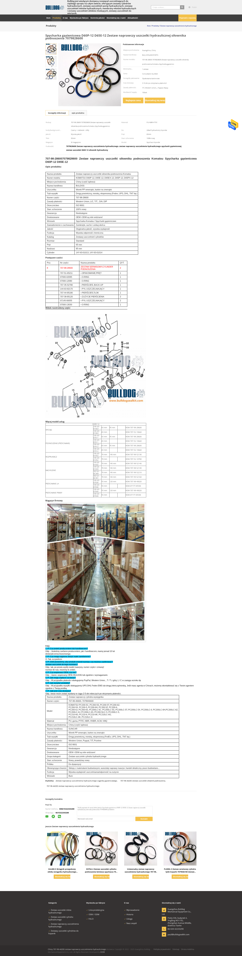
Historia (129, 914)
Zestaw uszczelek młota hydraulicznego (59, 911)
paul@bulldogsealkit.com (176, 934)
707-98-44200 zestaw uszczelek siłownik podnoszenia (142, 781)
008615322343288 (66, 809)
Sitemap (175, 949)
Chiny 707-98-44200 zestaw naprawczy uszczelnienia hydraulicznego (77, 949)
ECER (102, 952)
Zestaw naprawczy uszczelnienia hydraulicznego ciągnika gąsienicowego (86, 781)
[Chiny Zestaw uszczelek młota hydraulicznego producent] (54, 7)
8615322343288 (62, 812)
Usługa (129, 919)
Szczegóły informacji (57, 113)
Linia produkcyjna (96, 910)
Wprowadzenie (132, 910)
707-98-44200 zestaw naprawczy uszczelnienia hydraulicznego (73, 786)
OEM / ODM (94, 914)
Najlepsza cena (133, 100)
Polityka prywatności (162, 949)
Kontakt (144, 819)
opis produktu (78, 113)
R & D (91, 919)
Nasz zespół (131, 923)
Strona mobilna (187, 949)
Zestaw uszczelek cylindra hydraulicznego (60, 918)
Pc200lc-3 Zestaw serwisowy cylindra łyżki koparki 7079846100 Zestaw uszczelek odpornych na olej (180, 872)
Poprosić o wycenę (187, 18)
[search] (182, 7)
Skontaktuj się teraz (155, 100)
